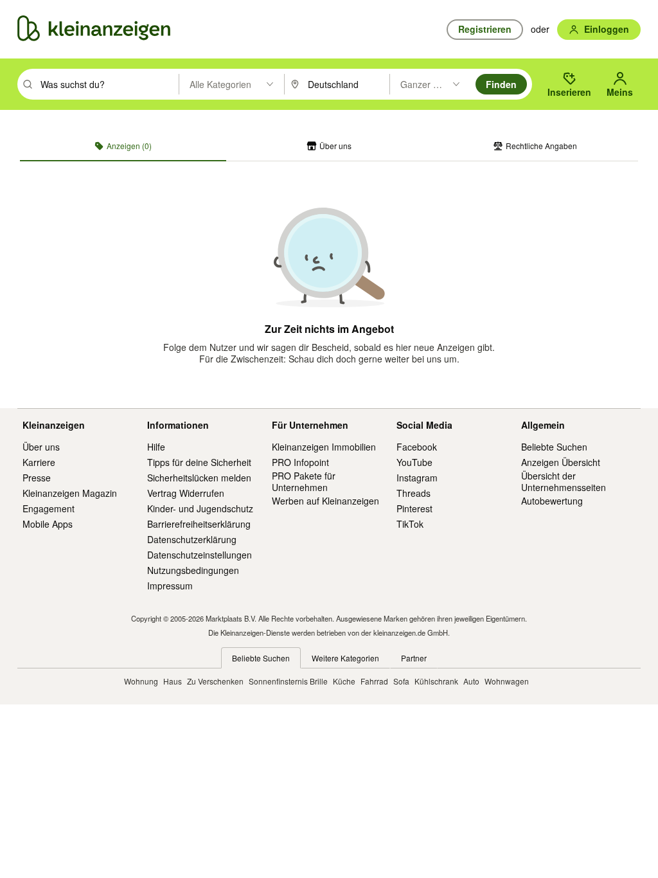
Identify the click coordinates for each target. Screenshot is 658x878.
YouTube (414, 462)
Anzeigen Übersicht (560, 462)
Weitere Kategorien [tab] (345, 657)
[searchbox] (108, 84)
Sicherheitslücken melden (199, 477)
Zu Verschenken (215, 681)
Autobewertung (552, 500)
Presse (36, 477)
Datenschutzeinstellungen (199, 554)
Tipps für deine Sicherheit (199, 462)
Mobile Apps (47, 523)
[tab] (123, 145)
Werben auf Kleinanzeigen (325, 500)
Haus (172, 681)
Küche (344, 681)
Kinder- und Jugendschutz (200, 508)
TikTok (409, 523)
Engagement (48, 508)
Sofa (401, 681)
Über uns (41, 446)
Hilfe (156, 446)
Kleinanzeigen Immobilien (324, 446)
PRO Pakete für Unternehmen (303, 481)
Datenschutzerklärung (191, 539)
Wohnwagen (507, 681)
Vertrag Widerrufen (185, 493)
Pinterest (414, 508)
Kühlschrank (436, 681)
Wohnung (141, 681)
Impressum (170, 585)
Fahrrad (374, 681)
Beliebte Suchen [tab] (261, 657)
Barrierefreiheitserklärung (199, 523)
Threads (413, 493)
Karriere (38, 462)
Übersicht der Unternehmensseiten (563, 481)
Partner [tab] (414, 657)
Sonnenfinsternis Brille (288, 681)
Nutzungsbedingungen (193, 570)
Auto (471, 681)
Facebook (416, 446)
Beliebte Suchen (554, 446)
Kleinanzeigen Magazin (69, 493)
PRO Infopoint (300, 462)
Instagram (417, 477)
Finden (501, 84)
